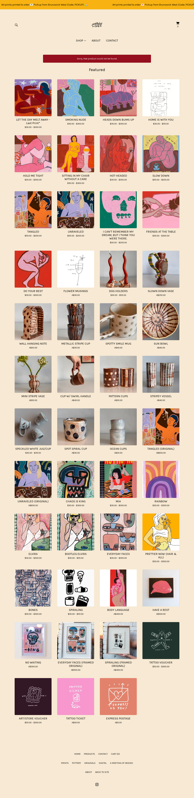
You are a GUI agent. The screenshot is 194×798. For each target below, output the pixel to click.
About (96, 40)
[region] (97, 4)
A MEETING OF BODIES (121, 763)
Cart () (115, 754)
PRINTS (65, 763)
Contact (112, 40)
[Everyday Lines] (97, 25)
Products (89, 754)
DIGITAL (103, 763)
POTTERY (76, 763)
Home (77, 754)
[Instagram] (97, 784)
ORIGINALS (89, 763)
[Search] (16, 25)
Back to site (102, 772)
